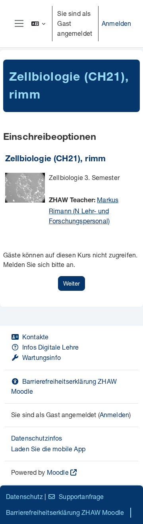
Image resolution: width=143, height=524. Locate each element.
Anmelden (116, 23)
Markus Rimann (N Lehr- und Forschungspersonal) (83, 210)
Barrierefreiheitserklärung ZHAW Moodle (65, 512)
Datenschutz (24, 496)
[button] (38, 23)
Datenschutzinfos (36, 438)
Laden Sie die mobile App (48, 448)
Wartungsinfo (41, 357)
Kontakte (35, 336)
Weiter (71, 283)
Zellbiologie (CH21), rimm (55, 159)
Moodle (58, 472)
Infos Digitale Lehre (50, 347)
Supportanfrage (81, 496)
